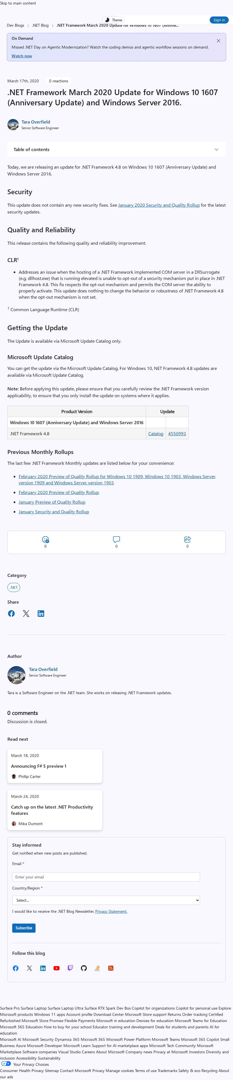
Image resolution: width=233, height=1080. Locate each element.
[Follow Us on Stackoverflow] (97, 970)
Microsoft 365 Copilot (200, 1039)
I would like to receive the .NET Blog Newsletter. (69, 911)
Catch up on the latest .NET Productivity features (52, 810)
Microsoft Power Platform (128, 1039)
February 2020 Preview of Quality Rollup (59, 492)
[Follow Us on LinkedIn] (42, 970)
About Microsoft (110, 1051)
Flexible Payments (80, 1020)
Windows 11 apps (49, 1014)
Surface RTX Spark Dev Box (107, 1008)
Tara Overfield (36, 122)
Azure (21, 1045)
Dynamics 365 (67, 1039)
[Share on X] (26, 614)
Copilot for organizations (153, 1008)
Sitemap (52, 1070)
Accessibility (26, 1058)
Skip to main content (18, 3)
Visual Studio (69, 1051)
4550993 (177, 433)
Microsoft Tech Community (172, 1045)
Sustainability (49, 1058)
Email (18, 863)
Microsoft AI (10, 1039)
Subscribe (24, 927)
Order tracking (194, 1014)
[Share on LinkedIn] (41, 614)
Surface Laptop (34, 1008)
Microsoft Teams (166, 1039)
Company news (139, 1051)
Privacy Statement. (111, 911)
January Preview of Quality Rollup (52, 502)
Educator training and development (123, 1026)
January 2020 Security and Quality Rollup (159, 205)
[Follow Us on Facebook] (15, 970)
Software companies (39, 1051)
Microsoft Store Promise (42, 1020)
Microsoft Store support (146, 1014)
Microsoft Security (38, 1039)
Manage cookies (120, 1070)
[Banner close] (218, 41)
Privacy (99, 1070)
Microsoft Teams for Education (201, 1020)
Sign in (219, 19)
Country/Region (27, 888)
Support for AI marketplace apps (120, 1045)
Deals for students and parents (182, 1026)
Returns (174, 1014)
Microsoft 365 (93, 1039)
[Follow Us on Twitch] (70, 970)
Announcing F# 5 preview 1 (38, 766)
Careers (88, 1051)
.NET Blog (40, 25)
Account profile (79, 1014)
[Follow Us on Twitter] (29, 970)
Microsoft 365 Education (21, 1026)
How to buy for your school (67, 1026)
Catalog (155, 433)
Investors (197, 1051)
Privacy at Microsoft (170, 1051)
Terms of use (146, 1070)
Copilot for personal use (196, 1008)
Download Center (108, 1014)
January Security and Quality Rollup (54, 511)
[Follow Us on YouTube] (56, 970)
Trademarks (167, 1070)
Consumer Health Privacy (22, 1070)
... (177, 25)
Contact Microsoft (75, 1070)
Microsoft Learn (77, 1045)
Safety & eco (189, 1070)
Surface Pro (10, 1008)
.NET (14, 587)
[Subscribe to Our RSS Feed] (110, 970)
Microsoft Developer (44, 1045)
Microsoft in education (115, 1020)
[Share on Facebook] (11, 614)
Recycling (209, 1070)
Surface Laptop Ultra (65, 1008)
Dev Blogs (15, 25)
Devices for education (155, 1020)
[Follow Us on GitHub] (84, 970)
